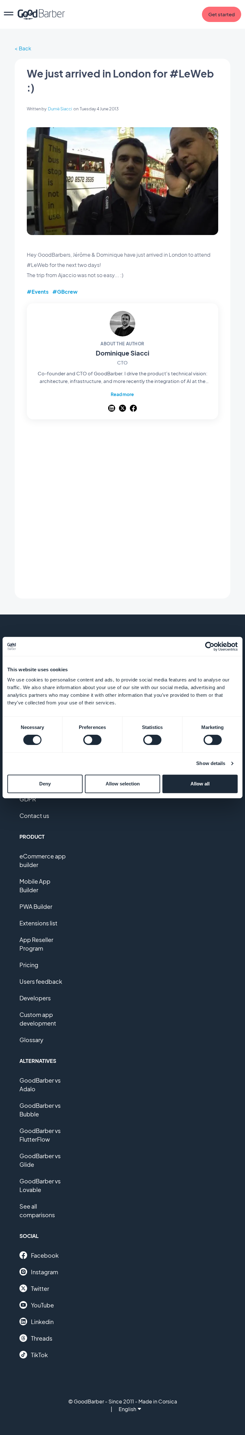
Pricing (28, 964)
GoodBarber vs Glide (40, 1160)
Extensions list (38, 923)
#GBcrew (65, 291)
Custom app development (37, 1019)
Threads (41, 1338)
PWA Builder (35, 906)
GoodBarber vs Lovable (40, 1185)
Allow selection (123, 783)
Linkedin (42, 1321)
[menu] (8, 14)
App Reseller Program (36, 944)
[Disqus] (122, 509)
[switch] (92, 740)
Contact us (34, 815)
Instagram (44, 1272)
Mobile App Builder (34, 886)
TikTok (39, 1354)
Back (25, 48)
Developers (35, 998)
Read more (122, 394)
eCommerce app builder (42, 860)
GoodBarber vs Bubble (40, 1110)
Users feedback (40, 981)
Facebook (45, 1255)
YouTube (42, 1305)
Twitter (40, 1288)
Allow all (200, 783)
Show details (210, 763)
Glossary (31, 1039)
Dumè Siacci (60, 108)
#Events (37, 291)
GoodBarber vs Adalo (40, 1085)
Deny (45, 783)
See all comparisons (37, 1210)
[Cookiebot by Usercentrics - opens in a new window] (210, 646)
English (127, 1409)
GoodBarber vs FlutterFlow (40, 1135)
